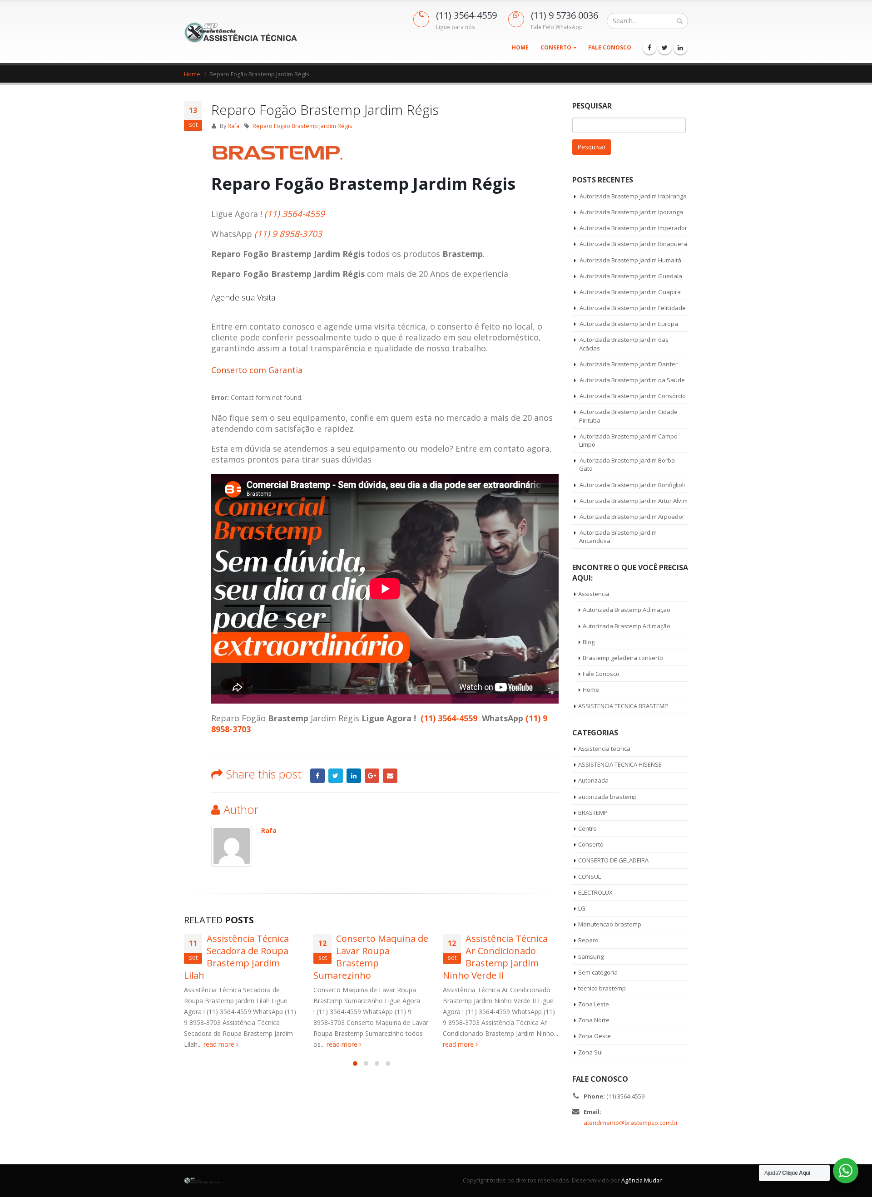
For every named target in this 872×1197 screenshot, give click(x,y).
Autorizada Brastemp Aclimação (626, 610)
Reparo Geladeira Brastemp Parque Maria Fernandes (507, 950)
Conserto (555, 47)
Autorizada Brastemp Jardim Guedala (631, 276)
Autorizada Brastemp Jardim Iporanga (631, 212)
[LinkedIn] (680, 47)
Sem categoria (598, 972)
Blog (589, 642)
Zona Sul (590, 1052)
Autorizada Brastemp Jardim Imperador (633, 228)
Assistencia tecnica (604, 748)
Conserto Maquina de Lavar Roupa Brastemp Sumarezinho (244, 956)
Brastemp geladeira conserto (623, 658)
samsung (591, 956)
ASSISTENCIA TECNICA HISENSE (620, 764)
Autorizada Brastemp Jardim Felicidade (633, 308)
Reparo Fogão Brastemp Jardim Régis (302, 126)
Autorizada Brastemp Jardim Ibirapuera (633, 244)
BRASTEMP (593, 812)
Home (520, 47)
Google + (372, 775)
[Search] (680, 21)
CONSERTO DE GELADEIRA (613, 860)
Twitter (335, 775)
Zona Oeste (594, 1036)
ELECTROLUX (595, 892)
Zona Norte (593, 1020)
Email (390, 775)
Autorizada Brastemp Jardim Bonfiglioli (632, 485)
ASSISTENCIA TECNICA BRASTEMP (623, 706)
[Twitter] (665, 47)
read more (216, 1044)
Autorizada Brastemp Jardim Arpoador (632, 516)
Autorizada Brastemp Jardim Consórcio (633, 396)
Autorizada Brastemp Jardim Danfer (629, 364)
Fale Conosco (609, 47)
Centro (587, 828)
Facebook (317, 775)
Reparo (588, 940)
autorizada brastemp (607, 797)
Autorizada (593, 780)
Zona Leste (593, 1004)
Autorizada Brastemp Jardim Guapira (630, 292)
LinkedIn (354, 775)
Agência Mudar (641, 1180)
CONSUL (589, 876)
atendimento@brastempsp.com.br (631, 1122)
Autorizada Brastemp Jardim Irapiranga (633, 196)
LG (581, 908)
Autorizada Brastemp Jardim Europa (629, 324)
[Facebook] (649, 47)
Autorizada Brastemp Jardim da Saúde (632, 380)
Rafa (233, 126)
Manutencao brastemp (609, 924)
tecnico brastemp (602, 988)
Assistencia (593, 594)
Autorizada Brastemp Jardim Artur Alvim (634, 501)
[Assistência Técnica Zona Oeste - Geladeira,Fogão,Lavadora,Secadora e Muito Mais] (240, 32)
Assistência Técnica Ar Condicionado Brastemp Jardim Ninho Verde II (369, 956)
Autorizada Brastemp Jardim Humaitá (630, 260)
